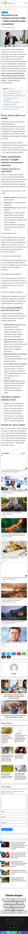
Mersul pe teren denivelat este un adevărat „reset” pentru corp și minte (19, 872)
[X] (8, 653)
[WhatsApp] (24, 653)
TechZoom (20, 924)
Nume (3, 811)
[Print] (8, 656)
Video (16, 912)
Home (4, 9)
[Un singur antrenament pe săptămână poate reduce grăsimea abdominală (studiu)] (5, 880)
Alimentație (8, 900)
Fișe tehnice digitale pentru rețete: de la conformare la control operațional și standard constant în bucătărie (21, 776)
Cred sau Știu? (11, 903)
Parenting (18, 909)
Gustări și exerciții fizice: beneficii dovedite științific (19, 756)
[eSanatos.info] (10, 3)
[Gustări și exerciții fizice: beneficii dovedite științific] (21, 750)
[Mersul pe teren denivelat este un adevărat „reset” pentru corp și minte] (5, 872)
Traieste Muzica (8, 924)
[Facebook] (3, 653)
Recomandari (9, 9)
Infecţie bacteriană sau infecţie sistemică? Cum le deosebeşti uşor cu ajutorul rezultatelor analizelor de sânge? (7, 758)
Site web (3, 822)
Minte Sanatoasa (18, 906)
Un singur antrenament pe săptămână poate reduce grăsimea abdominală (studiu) (18, 879)
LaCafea (15, 924)
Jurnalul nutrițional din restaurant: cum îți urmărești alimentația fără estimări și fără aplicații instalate (20, 738)
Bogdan (5, 27)
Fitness (7, 906)
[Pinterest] (19, 653)
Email (3, 816)
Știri (23, 912)
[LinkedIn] (13, 653)
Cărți (20, 903)
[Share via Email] (3, 656)
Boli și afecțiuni (19, 900)
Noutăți (9, 909)
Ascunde (11, 88)
